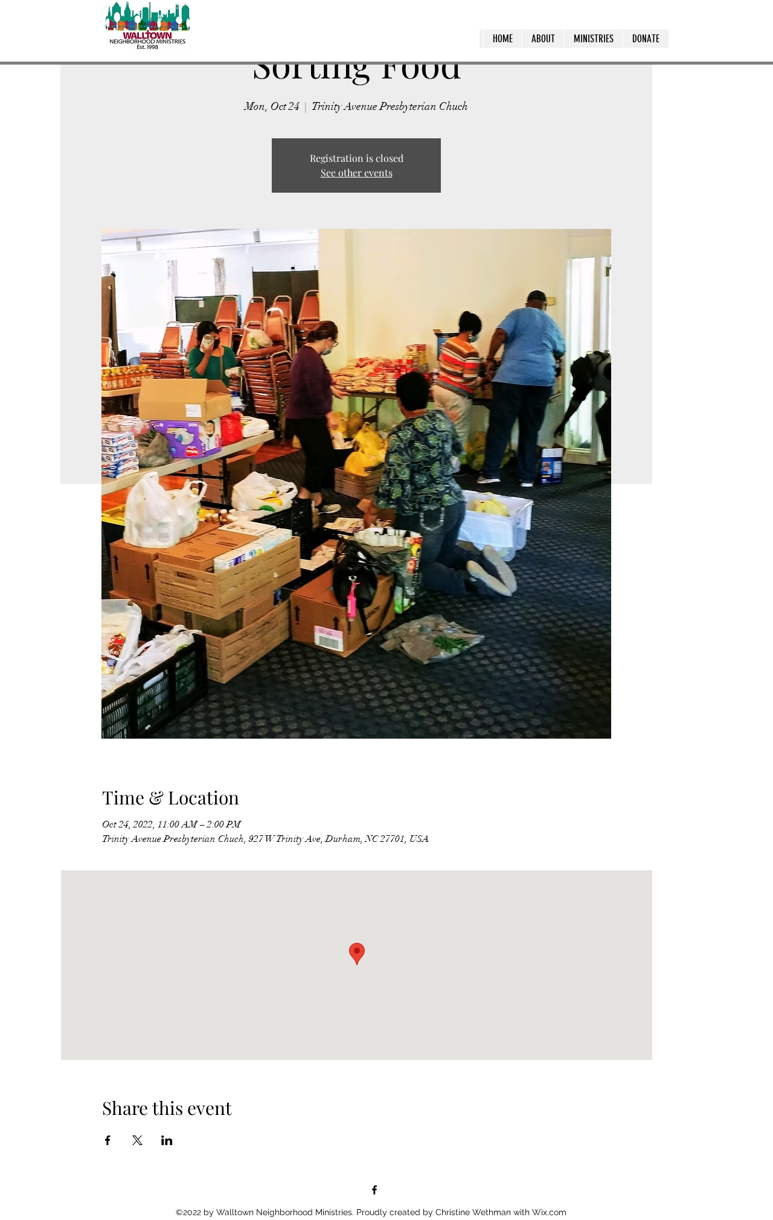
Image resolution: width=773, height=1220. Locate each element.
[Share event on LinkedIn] (167, 1140)
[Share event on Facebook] (108, 1140)
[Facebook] (374, 1190)
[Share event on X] (137, 1140)
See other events (357, 172)
